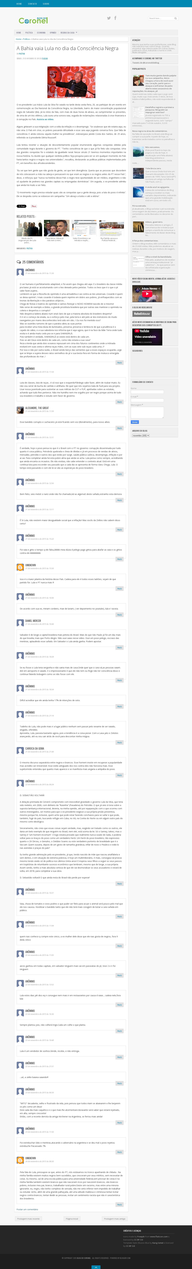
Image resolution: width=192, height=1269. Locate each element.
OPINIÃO (53, 32)
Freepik (141, 1236)
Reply (119, 362)
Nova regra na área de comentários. (149, 131)
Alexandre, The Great (37, 408)
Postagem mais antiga (114, 1218)
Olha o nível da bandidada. (158, 256)
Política (26, 39)
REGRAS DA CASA (67, 32)
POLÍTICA (29, 32)
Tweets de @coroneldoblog (145, 62)
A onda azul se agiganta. (157, 187)
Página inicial (72, 1218)
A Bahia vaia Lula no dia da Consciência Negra (67, 48)
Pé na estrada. (139, 205)
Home (19, 3)
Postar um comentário (27, 1209)
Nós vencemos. (152, 147)
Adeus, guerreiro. (154, 222)
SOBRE (46, 3)
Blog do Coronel (84, 1258)
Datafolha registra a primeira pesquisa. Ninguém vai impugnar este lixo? (159, 110)
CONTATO (32, 3)
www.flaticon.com (159, 1236)
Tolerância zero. (153, 168)
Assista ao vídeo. (45, 119)
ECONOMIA (41, 32)
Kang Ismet (157, 1242)
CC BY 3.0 (138, 1239)
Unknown (30, 565)
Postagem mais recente (28, 1218)
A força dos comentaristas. (145, 240)
